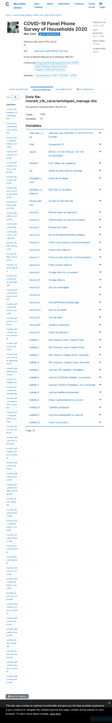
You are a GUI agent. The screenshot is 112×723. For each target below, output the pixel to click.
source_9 (34, 272)
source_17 (34, 332)
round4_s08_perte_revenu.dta (11, 632)
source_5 (34, 242)
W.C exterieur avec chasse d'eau (67, 347)
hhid (31, 144)
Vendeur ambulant (59, 324)
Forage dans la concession (63, 272)
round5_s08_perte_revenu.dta (11, 679)
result (32, 151)
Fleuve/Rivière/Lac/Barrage (64, 302)
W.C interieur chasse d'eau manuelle (69, 354)
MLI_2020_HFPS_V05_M (50, 15)
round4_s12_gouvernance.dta (11, 513)
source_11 (34, 287)
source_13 (34, 302)
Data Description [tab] (42, 90)
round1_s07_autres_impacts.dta (11, 205)
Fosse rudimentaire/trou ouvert (66, 399)
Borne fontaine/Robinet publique (67, 234)
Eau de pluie (55, 317)
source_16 (34, 324)
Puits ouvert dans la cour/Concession (69, 242)
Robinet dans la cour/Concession (67, 219)
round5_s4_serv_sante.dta (11, 643)
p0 (30, 170)
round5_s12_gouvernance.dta (11, 538)
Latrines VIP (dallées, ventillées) (66, 369)
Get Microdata (50, 34)
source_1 (34, 212)
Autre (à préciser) (58, 332)
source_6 (34, 249)
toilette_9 (34, 399)
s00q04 (33, 163)
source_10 (34, 279)
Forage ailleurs (57, 279)
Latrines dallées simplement (64, 392)
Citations (79, 4)
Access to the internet (61, 200)
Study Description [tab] (18, 89)
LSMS (36, 15)
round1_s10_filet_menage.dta (11, 245)
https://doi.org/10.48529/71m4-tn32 (51, 51)
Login (102, 7)
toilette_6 (34, 377)
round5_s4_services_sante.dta (11, 654)
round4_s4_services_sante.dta (11, 596)
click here (55, 713)
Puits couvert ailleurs (60, 264)
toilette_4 (34, 362)
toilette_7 (34, 384)
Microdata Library (20, 5)
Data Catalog (38, 5)
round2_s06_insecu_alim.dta (11, 346)
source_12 (34, 294)
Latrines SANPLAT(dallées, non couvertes (72, 384)
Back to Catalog (18, 696)
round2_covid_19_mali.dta (11, 268)
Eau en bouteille (57, 309)
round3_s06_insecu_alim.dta (11, 465)
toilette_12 (34, 422)
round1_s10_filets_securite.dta (11, 257)
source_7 (34, 257)
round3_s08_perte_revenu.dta (11, 476)
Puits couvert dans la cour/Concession (70, 257)
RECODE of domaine (60, 189)
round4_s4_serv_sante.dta (11, 501)
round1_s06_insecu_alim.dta (11, 179)
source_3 (34, 227)
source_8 (34, 264)
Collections (64, 4)
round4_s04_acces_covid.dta (11, 571)
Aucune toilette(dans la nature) (66, 414)
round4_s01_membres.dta (11, 549)
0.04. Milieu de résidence (62, 163)
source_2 (34, 219)
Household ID (56, 144)
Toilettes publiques (59, 407)
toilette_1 (33, 339)
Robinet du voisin (58, 227)
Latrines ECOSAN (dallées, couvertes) (70, 377)
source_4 (34, 234)
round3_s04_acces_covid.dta (11, 429)
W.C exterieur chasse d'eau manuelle (69, 362)
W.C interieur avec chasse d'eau (66, 339)
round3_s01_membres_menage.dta (11, 390)
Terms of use (91, 5)
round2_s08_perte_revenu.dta (11, 371)
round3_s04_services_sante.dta (11, 440)
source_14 (35, 309)
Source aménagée (59, 287)
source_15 (34, 317)
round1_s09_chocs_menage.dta (11, 235)
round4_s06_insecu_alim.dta (11, 621)
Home (8, 15)
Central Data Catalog (22, 15)
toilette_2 (34, 347)
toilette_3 (34, 354)
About (50, 4)
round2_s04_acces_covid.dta (11, 321)
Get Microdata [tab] (86, 89)
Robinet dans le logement (63, 212)
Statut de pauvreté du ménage (65, 170)
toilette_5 (34, 369)
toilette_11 (34, 414)
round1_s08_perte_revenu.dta (11, 216)
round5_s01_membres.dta (11, 560)
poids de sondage (58, 178)
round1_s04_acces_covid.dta (11, 154)
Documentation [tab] (64, 89)
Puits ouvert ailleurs (60, 249)
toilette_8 (34, 392)
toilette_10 (34, 407)
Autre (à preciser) (58, 422)
